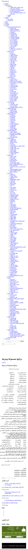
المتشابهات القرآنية (14, 152)
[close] (2, 345)
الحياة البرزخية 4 (13, 43)
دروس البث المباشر (14, 199)
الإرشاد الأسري (13, 331)
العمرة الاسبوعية (14, 253)
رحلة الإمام (12, 184)
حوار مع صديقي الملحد (15, 30)
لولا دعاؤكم (12, 290)
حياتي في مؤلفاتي (14, 255)
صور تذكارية (7, 338)
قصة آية (12, 143)
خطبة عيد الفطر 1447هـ (15, 170)
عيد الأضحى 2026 (14, 171)
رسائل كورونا (13, 116)
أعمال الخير (12, 188)
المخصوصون (13, 205)
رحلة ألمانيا (12, 200)
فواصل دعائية (13, 307)
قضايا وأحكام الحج (14, 320)
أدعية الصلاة (12, 285)
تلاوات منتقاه (13, 183)
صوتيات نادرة (13, 187)
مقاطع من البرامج (14, 301)
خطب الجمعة (13, 59)
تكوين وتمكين (13, 244)
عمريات (12, 52)
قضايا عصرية (13, 325)
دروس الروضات (13, 60)
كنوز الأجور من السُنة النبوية (16, 82)
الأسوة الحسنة (13, 95)
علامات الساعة (13, 272)
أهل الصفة (12, 254)
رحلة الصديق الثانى (14, 243)
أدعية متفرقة (13, 283)
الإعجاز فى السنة (14, 98)
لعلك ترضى (12, 262)
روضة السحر (13, 122)
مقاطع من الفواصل (14, 305)
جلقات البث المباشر (11, 337)
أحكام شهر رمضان (14, 322)
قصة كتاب (12, 182)
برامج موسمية (10, 155)
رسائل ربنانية (13, 193)
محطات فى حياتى (14, 266)
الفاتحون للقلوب (13, 177)
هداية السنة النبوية (14, 96)
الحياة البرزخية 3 (13, 42)
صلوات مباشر (13, 217)
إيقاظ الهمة (12, 241)
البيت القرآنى (13, 153)
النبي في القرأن (13, 85)
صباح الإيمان (13, 120)
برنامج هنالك (13, 249)
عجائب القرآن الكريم (14, 148)
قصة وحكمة (12, 211)
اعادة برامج (12, 226)
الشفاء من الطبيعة (14, 123)
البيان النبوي (12, 83)
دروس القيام (13, 69)
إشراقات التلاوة (13, 142)
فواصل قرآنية (13, 151)
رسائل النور (12, 63)
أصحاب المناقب (13, 232)
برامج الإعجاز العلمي (11, 108)
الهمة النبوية (12, 87)
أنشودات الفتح (13, 237)
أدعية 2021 (12, 279)
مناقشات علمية (13, 197)
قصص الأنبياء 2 (13, 57)
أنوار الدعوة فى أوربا (14, 230)
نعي (11, 186)
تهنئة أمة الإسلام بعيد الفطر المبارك (10, 502)
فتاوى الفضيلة (13, 327)
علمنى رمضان (13, 156)
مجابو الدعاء (12, 54)
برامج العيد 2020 (13, 160)
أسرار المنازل (13, 158)
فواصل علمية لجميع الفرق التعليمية (18, 309)
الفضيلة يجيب (13, 318)
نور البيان (12, 252)
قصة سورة (12, 144)
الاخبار (8, 16)
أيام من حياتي (13, 46)
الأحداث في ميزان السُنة (15, 81)
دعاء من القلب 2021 (14, 284)
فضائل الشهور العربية (15, 162)
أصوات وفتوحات (13, 196)
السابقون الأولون (14, 55)
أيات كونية (12, 47)
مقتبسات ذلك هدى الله (15, 133)
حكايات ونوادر (13, 239)
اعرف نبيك (12, 192)
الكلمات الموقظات (14, 195)
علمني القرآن (13, 147)
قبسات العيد (13, 161)
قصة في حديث (13, 89)
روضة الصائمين (13, 259)
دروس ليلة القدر (13, 265)
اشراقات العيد (13, 206)
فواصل (11, 299)
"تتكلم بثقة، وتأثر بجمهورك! (16, 250)
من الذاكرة (12, 67)
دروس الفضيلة (13, 72)
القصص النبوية (13, 99)
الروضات (12, 121)
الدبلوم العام (12, 224)
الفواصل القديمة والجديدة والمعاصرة (15, 298)
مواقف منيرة (13, 240)
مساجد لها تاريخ (13, 268)
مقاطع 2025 (12, 315)
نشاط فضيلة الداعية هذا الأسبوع (17, 10)
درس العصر (12, 274)
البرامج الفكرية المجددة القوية (14, 26)
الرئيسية (6, 3)
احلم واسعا (12, 258)
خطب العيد (12, 61)
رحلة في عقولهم (14, 112)
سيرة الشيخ (7, 4)
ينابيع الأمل (12, 114)
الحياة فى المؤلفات (14, 261)
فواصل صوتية (10, 293)
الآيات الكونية (13, 109)
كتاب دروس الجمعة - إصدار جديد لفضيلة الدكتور (12, 495)
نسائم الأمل (12, 135)
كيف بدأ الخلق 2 (13, 35)
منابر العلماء (12, 74)
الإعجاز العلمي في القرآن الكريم (17, 145)
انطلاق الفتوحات (13, 214)
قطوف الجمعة (13, 227)
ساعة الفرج (12, 118)
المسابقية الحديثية (14, 209)
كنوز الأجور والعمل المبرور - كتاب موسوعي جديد (13, 487)
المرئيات (6, 25)
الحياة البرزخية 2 (13, 41)
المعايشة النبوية (13, 111)
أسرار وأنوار (12, 204)
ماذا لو (11, 202)
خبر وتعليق (12, 174)
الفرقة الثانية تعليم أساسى (16, 223)
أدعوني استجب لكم (14, 281)
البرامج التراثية (10, 51)
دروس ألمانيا (13, 210)
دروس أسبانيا (13, 219)
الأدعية (8, 277)
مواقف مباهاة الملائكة (15, 179)
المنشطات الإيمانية (11, 130)
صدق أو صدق (13, 175)
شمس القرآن (13, 149)
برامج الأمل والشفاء (11, 113)
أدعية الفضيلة (13, 280)
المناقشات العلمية (14, 332)
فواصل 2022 (13, 303)
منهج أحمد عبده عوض (15, 8)
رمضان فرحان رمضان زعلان (16, 228)
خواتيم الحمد (13, 215)
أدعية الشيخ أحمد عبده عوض (16, 288)
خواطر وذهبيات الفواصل (15, 134)
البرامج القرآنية (10, 138)
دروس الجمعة (13, 70)
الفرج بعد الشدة (13, 297)
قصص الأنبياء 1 (13, 56)
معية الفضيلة (13, 267)
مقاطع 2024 (12, 314)
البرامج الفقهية (10, 316)
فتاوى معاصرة (13, 328)
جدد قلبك (12, 231)
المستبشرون (13, 125)
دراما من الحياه (13, 189)
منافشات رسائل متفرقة (15, 333)
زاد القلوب (12, 263)
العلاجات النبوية (13, 129)
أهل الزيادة (12, 245)
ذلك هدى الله (13, 28)
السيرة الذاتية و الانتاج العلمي (16, 7)
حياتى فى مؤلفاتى (14, 257)
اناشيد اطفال (13, 218)
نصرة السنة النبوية (14, 92)
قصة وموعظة (13, 64)
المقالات (6, 17)
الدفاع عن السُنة (13, 79)
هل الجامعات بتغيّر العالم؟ (16, 48)
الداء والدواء (12, 126)
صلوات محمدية (13, 294)
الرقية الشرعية (10, 276)
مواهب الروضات (13, 136)
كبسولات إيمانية (13, 131)
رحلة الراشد (12, 201)
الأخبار (6, 21)
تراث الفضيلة (13, 65)
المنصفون (12, 32)
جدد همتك (12, 178)
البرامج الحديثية (10, 101)
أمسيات (12, 191)
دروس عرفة (13, 76)
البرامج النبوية (10, 77)
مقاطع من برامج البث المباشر (16, 302)
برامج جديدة (10, 173)
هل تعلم (12, 213)
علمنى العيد (12, 157)
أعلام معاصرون (13, 271)
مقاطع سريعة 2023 (14, 311)
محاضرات (12, 73)
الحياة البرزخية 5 (13, 45)
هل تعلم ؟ (12, 236)
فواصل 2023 (13, 306)
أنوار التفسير (13, 139)
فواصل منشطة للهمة (15, 312)
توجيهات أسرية (13, 94)
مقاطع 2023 (12, 310)
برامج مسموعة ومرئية (15, 11)
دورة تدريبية (12, 50)
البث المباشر (10, 20)
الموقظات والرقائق (14, 29)
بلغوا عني (12, 103)
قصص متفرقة (13, 100)
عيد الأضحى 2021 (14, 165)
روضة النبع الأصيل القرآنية (16, 208)
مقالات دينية (10, 19)
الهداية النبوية (13, 91)
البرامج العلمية (10, 329)
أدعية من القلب (13, 287)
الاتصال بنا (7, 24)
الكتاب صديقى (13, 233)
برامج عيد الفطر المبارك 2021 (16, 164)
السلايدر (6, 23)
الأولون (11, 235)
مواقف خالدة (13, 270)
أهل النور (12, 68)
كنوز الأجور (12, 180)
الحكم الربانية (13, 33)
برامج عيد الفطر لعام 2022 (16, 169)
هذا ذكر (11, 90)
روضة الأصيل (13, 127)
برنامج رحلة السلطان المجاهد (16, 275)
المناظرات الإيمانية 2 (14, 38)
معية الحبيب (12, 78)
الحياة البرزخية (13, 39)
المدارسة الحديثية (14, 104)
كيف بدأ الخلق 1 (13, 34)
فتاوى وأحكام (13, 319)
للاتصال (9, 15)
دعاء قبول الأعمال (14, 289)
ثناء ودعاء (12, 296)
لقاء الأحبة (12, 117)
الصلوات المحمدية (14, 86)
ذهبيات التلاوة (13, 140)
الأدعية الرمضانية (14, 292)
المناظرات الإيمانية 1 (14, 37)
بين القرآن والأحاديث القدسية (16, 107)
